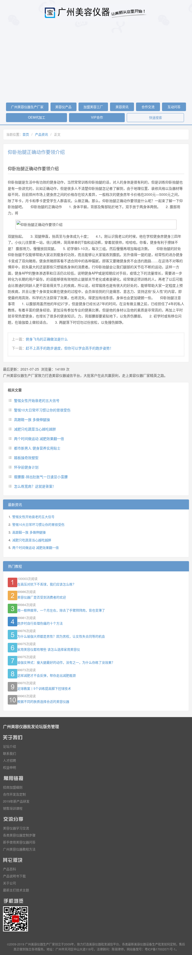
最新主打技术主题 (16, 890)
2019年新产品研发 (16, 801)
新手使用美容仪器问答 (19, 842)
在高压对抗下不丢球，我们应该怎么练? (45, 584)
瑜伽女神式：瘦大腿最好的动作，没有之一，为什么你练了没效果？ (66, 662)
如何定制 (170, 944)
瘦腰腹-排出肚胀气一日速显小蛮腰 (41, 476)
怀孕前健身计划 (26, 467)
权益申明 (9, 767)
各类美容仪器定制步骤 (19, 835)
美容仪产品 (63, 106)
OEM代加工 (36, 117)
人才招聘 (9, 760)
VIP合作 (97, 117)
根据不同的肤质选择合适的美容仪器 (43, 701)
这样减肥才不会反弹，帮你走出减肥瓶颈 (46, 675)
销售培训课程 (12, 808)
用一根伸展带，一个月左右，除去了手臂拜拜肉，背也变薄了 (61, 610)
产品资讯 (41, 134)
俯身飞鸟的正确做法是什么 (47, 338)
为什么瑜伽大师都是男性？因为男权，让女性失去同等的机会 (61, 636)
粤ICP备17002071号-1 (160, 949)
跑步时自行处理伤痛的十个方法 (40, 623)
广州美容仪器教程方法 (19, 849)
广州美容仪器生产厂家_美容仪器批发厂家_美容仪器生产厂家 (96, 13)
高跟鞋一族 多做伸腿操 (32, 419)
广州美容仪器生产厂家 (27, 106)
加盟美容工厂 (93, 106)
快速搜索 (155, 117)
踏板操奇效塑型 (26, 457)
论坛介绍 (9, 746)
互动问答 (174, 106)
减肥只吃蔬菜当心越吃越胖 (35, 428)
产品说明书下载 (14, 876)
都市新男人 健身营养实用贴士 (37, 448)
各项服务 (38, 949)
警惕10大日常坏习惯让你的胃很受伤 (42, 409)
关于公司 (9, 883)
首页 (25, 134)
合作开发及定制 (14, 794)
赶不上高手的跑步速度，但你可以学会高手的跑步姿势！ (69, 348)
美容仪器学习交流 (16, 828)
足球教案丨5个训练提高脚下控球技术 (44, 688)
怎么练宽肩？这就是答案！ (35, 486)
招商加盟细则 (12, 787)
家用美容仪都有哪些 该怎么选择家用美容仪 (48, 649)
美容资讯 (122, 106)
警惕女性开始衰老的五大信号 (37, 400)
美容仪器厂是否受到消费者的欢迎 (41, 597)
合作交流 (148, 106)
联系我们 (9, 753)
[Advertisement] (96, 64)
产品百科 (9, 868)
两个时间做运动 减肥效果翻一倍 (39, 438)
